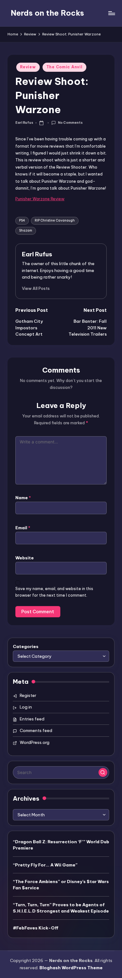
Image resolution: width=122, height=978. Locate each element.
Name (23, 497)
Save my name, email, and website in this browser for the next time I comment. (54, 592)
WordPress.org (34, 742)
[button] (36, 288)
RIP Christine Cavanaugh (55, 220)
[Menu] (111, 13)
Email (22, 528)
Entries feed (32, 719)
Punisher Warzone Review (39, 198)
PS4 (22, 220)
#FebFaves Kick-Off (35, 928)
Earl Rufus (37, 254)
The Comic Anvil (64, 67)
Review (28, 67)
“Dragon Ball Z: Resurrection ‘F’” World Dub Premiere (61, 845)
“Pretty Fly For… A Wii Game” (45, 865)
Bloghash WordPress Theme (71, 967)
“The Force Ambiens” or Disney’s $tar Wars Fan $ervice (61, 885)
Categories (25, 646)
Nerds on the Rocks (47, 13)
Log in (26, 707)
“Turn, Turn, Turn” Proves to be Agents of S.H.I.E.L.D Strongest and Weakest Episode (61, 908)
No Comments (70, 123)
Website (24, 558)
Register (28, 695)
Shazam (25, 230)
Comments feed (36, 730)
